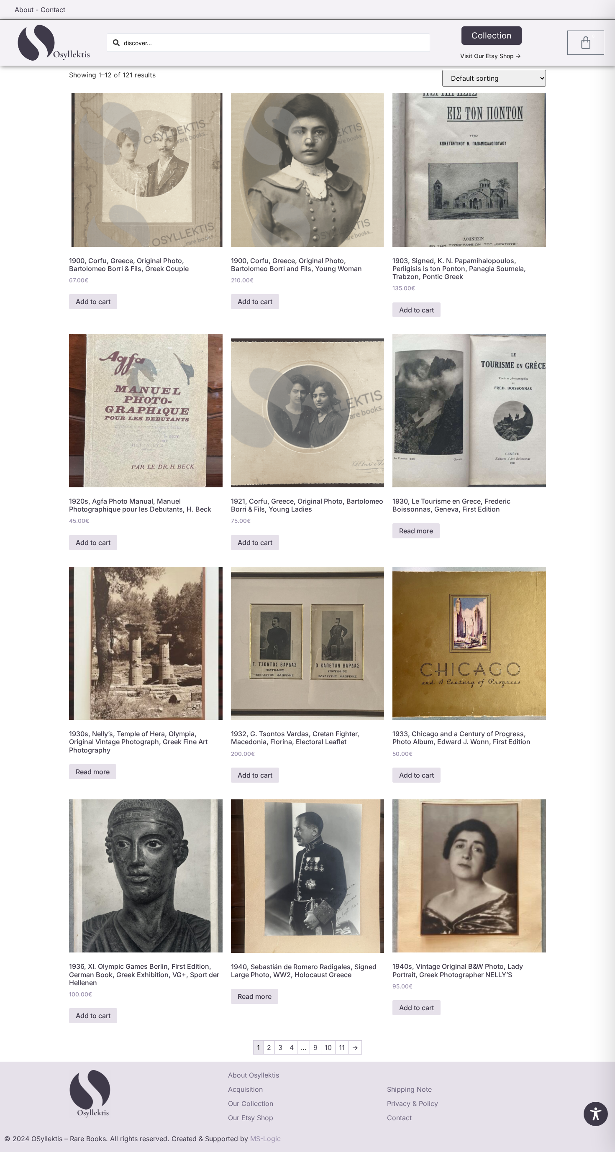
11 (342, 1047)
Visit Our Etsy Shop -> (490, 55)
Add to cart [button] (93, 301)
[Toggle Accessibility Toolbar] (596, 1114)
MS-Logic (265, 1138)
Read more (416, 531)
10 (328, 1047)
